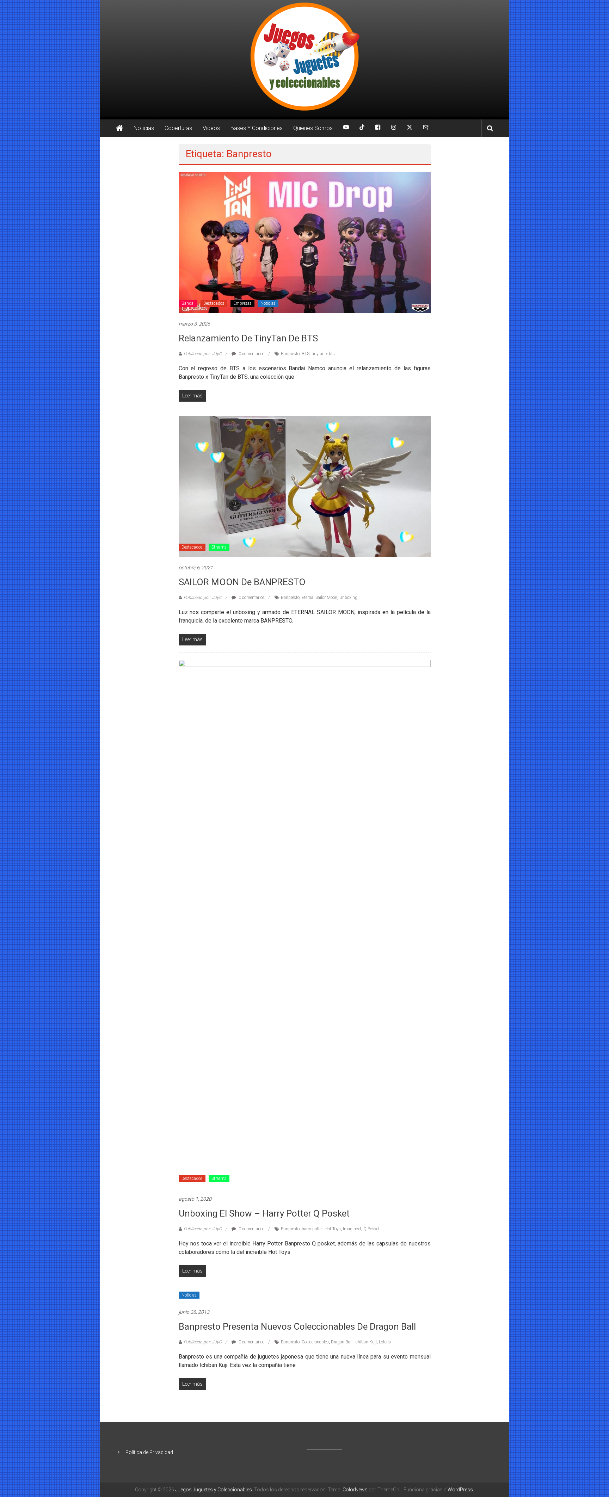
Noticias (144, 128)
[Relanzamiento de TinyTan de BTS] (305, 242)
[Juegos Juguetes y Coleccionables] (304, 58)
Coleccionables (315, 1342)
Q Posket (371, 1228)
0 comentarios (251, 353)
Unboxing (348, 597)
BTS (305, 353)
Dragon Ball (341, 1342)
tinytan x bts (323, 353)
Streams (219, 547)
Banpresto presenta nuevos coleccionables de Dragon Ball (297, 1326)
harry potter (312, 1228)
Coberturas (178, 128)
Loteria (385, 1342)
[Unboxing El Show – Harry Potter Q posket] (305, 924)
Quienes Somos (313, 128)
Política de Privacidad (149, 1452)
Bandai (188, 303)
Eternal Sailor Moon (319, 597)
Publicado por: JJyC (203, 353)
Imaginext (352, 1228)
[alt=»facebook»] (378, 128)
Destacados (213, 303)
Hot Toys (333, 1228)
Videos (211, 128)
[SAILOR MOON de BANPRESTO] (305, 486)
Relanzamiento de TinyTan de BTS (248, 338)
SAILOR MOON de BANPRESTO (242, 582)
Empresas (242, 303)
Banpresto (290, 353)
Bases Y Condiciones (256, 128)
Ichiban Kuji (366, 1342)
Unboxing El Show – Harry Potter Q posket (264, 1213)
